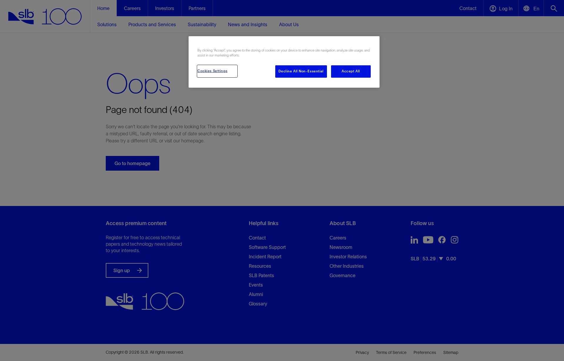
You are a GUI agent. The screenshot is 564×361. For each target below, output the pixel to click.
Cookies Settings (212, 71)
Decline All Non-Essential (300, 71)
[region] (284, 62)
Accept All (351, 71)
